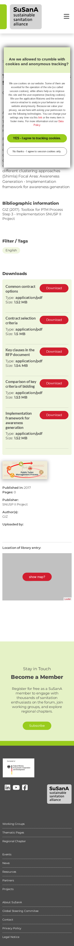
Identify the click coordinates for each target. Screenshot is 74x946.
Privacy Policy (11, 928)
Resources (9, 872)
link (40, 117)
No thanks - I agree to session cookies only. (37, 151)
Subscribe (37, 726)
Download (54, 288)
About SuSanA (12, 902)
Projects (7, 889)
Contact (7, 919)
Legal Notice (10, 937)
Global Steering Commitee (20, 911)
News (6, 863)
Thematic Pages (13, 832)
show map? (37, 576)
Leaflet (68, 598)
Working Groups (13, 824)
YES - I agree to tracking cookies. (37, 138)
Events (6, 854)
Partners (8, 880)
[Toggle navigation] (66, 16)
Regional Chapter (14, 841)
